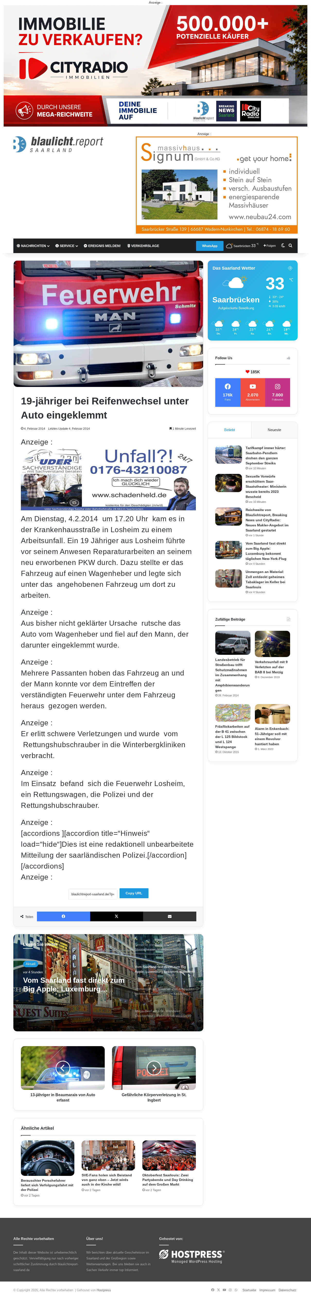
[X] (116, 916)
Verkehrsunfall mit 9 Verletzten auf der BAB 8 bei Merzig (271, 667)
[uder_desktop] (108, 508)
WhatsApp (209, 246)
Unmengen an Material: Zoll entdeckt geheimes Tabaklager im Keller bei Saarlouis (70, 984)
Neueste (274, 430)
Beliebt (229, 430)
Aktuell (30, 964)
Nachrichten (33, 246)
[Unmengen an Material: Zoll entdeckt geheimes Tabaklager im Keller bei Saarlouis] (228, 578)
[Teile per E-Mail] (169, 916)
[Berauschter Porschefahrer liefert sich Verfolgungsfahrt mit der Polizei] (47, 1158)
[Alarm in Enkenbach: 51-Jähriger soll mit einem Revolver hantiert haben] (272, 714)
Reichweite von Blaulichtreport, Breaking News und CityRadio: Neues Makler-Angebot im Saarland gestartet (267, 520)
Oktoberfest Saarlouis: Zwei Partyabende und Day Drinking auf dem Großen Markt (167, 1179)
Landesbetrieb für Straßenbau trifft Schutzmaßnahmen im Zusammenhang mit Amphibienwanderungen (232, 675)
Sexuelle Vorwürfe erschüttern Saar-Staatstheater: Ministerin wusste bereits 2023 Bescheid (266, 486)
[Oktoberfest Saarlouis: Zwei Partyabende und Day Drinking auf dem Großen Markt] (169, 1155)
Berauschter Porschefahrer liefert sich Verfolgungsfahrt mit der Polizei (47, 1185)
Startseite (249, 1290)
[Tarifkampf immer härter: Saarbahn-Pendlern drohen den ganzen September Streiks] (228, 454)
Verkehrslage (144, 246)
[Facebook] (63, 916)
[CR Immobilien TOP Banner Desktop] (155, 65)
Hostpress (104, 1290)
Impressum (267, 1290)
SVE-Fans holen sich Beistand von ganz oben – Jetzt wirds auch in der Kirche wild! (107, 1179)
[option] (108, 982)
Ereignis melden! (104, 246)
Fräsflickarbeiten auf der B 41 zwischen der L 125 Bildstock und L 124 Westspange (232, 737)
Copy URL (134, 893)
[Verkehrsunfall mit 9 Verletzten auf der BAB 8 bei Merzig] (272, 644)
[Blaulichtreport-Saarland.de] (58, 144)
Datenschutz (287, 1290)
